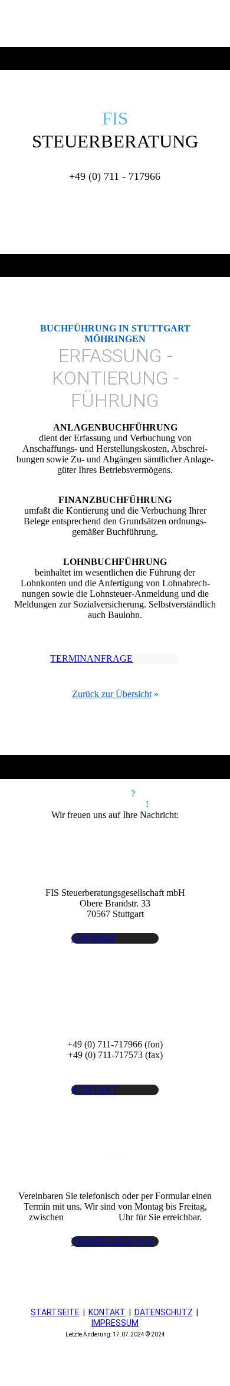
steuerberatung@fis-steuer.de (115, 1065)
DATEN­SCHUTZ (163, 1312)
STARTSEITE (55, 1312)
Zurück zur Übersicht (112, 694)
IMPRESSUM (115, 1323)
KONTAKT (107, 1312)
